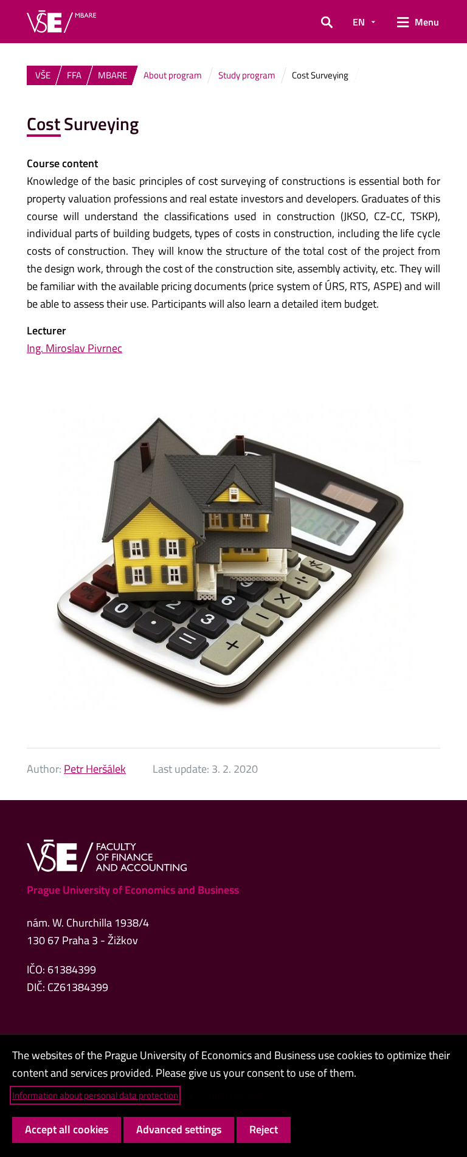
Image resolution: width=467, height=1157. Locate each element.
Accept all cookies (66, 1129)
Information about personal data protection (95, 1095)
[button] (326, 22)
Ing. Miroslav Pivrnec (74, 348)
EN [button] (359, 22)
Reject (263, 1129)
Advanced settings (178, 1129)
